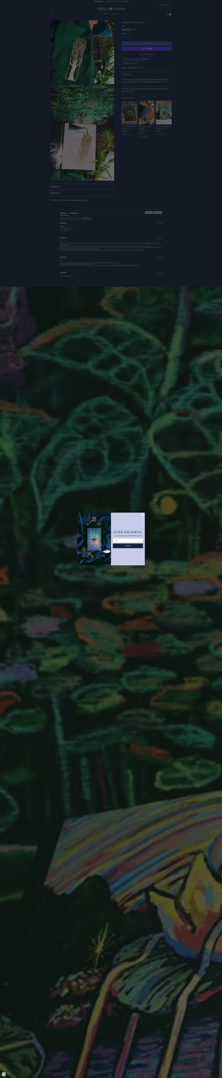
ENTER (128, 546)
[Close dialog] (142, 514)
